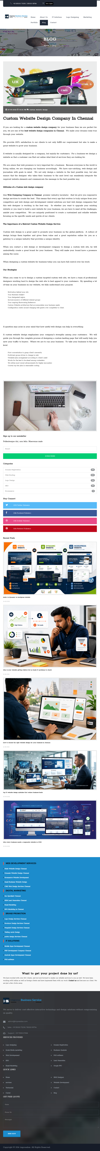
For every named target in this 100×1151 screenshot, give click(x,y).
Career (8, 1093)
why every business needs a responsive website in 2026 (22, 842)
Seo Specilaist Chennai (12, 896)
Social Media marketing (14, 1050)
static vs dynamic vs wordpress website (16, 597)
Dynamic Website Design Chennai (16, 873)
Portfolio (34, 22)
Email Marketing (10, 905)
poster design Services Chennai (15, 937)
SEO (7, 1061)
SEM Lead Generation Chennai (15, 900)
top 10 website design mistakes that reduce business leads (23, 792)
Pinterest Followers (22, 529)
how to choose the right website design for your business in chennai (26, 743)
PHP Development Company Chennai (17, 951)
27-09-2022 (12, 110)
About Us (44, 17)
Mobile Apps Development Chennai (17, 946)
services (9, 1083)
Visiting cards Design (12, 932)
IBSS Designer (59, 1077)
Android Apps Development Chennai (17, 955)
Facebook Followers (22, 513)
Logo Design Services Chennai (15, 919)
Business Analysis (60, 1050)
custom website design (38, 110)
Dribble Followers (21, 521)
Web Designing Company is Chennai (24, 195)
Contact (53, 22)
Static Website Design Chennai (15, 869)
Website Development (61, 1083)
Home (33, 17)
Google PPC (58, 1066)
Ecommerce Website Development (16, 878)
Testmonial (9, 1088)
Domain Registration (61, 1045)
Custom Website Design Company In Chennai (48, 118)
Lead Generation (59, 1061)
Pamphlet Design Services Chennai (16, 928)
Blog (44, 22)
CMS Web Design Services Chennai (17, 886)
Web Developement (13, 1055)
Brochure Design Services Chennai (16, 923)
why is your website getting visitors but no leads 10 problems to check (27, 670)
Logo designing (72, 17)
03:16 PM (22, 110)
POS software (9, 959)
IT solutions (57, 17)
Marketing (87, 17)
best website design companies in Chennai (44, 131)
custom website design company (41, 127)
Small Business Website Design (15, 882)
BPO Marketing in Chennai (14, 909)
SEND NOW (12, 1134)
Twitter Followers (21, 505)
